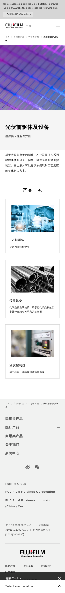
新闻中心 (12, 453)
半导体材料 (34, 37)
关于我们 (12, 444)
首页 (7, 37)
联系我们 (46, 566)
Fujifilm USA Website (18, 14)
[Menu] (58, 26)
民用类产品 (14, 419)
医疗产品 (12, 427)
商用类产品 (19, 37)
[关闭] (59, 578)
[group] (32, 77)
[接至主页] (14, 26)
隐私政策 (10, 566)
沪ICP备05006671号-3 (18, 525)
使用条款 (28, 566)
